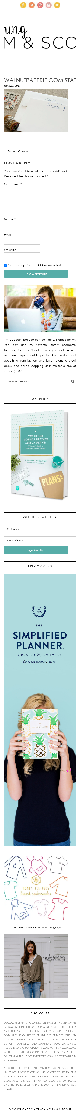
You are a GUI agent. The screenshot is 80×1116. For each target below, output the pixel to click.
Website (10, 250)
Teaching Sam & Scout (53, 1109)
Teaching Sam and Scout (40, 44)
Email (9, 234)
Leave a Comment (19, 151)
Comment (13, 184)
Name (10, 219)
